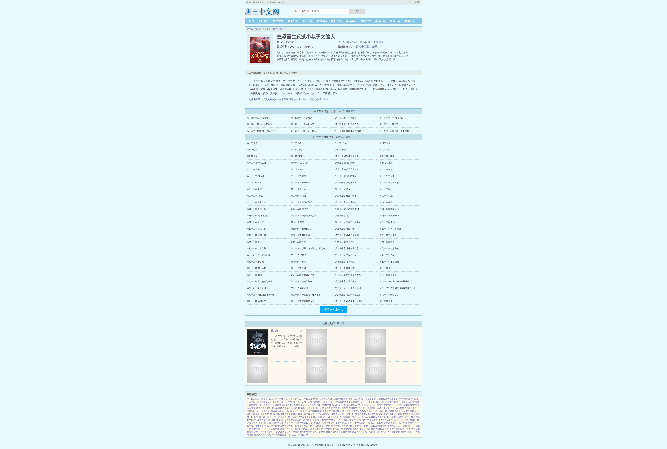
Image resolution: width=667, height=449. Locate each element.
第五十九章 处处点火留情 (347, 235)
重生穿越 (278, 21)
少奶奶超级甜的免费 (350, 405)
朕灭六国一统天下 (298, 411)
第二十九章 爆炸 (254, 189)
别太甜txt (336, 405)
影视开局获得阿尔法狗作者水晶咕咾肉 (391, 411)
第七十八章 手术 (298, 268)
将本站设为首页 (256, 2)
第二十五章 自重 (254, 182)
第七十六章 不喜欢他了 (390, 262)
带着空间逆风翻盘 (262, 408)
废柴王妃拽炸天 (406, 399)
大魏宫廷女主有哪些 (263, 432)
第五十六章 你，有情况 (390, 229)
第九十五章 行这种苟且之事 (348, 294)
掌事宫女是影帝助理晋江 (342, 426)
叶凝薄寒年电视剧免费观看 (322, 420)
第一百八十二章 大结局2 (302, 117)
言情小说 (366, 21)
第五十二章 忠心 (387, 222)
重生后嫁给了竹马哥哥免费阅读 (302, 417)
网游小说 (322, 21)
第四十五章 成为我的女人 (258, 215)
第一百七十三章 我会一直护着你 (394, 131)
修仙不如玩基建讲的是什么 (338, 432)
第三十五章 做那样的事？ (347, 196)
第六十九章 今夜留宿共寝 (258, 255)
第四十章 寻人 (386, 202)
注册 (416, 2)
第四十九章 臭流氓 (255, 222)
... (335, 336)
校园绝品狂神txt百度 (303, 423)
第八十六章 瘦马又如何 (301, 281)
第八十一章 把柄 (254, 275)
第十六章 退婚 (386, 163)
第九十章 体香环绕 (299, 288)
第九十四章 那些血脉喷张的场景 (306, 294)
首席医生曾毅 (325, 399)
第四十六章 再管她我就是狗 (303, 215)
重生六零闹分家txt (300, 435)
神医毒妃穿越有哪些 (397, 432)
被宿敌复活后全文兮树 (324, 423)
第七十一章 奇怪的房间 (346, 255)
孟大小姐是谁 (367, 405)
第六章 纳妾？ (297, 149)
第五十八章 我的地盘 (300, 235)
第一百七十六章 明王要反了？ (260, 131)
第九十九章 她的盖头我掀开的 (349, 301)
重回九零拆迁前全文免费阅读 (283, 414)
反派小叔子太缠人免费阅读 (263, 99)
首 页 (251, 21)
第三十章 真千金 (298, 189)
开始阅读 (378, 42)
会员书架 (395, 21)
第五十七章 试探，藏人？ (258, 235)
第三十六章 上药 (387, 196)
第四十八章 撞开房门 (389, 215)
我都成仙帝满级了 (349, 408)
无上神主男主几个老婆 (257, 399)
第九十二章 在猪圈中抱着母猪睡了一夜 (397, 288)
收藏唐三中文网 (277, 2)
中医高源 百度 (391, 402)
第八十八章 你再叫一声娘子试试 (394, 281)
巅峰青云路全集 (340, 399)
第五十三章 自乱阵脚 (256, 229)
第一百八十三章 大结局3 (365, 46)
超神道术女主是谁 (306, 408)
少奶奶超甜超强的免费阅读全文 (374, 429)
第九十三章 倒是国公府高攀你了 (261, 294)
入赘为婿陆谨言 (323, 414)
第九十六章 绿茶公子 (389, 294)
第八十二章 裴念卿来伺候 (302, 275)
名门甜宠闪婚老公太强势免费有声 (394, 414)
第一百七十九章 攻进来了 (302, 124)
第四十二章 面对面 (299, 209)
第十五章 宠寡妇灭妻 (345, 163)
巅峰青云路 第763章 (280, 411)
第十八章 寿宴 (297, 169)
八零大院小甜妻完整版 (328, 417)
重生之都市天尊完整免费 (366, 414)
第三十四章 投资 (298, 196)
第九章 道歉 (252, 156)
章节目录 (365, 42)
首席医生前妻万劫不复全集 (296, 420)
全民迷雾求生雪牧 (348, 417)
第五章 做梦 (252, 149)
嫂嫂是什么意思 (351, 429)
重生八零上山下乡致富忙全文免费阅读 (341, 402)
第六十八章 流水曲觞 (389, 248)
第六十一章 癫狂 (254, 242)
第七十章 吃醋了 (298, 255)
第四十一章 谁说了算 (256, 209)
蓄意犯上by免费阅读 (283, 423)
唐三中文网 (252, 29)
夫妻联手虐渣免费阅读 (387, 399)
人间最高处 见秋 (322, 426)
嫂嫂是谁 (264, 414)
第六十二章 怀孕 (298, 242)
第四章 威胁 (385, 143)
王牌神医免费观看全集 (400, 429)
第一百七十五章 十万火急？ (303, 131)
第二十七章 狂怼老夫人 (346, 182)
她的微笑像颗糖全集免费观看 (321, 411)
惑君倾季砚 (409, 417)
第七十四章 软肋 (298, 262)
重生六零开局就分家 (333, 429)
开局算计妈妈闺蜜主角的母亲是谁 (374, 408)
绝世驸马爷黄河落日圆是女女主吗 (370, 426)
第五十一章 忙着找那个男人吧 (349, 222)
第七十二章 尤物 (387, 255)
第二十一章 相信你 (255, 176)
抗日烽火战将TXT (310, 399)
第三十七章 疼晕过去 (256, 202)
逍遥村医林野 (397, 417)
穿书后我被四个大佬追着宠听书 (307, 402)
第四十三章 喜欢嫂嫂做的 (347, 209)
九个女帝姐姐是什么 (363, 411)
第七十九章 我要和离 (345, 268)
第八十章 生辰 (386, 268)
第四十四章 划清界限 (389, 209)
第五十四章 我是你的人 (301, 229)
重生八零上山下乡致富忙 (399, 426)
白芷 (393, 408)
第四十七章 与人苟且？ (346, 215)
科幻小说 (336, 21)
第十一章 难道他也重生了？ (348, 156)
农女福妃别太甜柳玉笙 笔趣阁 (273, 417)
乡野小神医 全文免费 (346, 420)
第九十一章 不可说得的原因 (348, 288)
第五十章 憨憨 (297, 222)
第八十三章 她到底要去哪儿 (348, 275)
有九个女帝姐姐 (386, 420)
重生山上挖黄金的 (292, 399)
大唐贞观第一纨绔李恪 (396, 423)
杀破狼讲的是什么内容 (290, 429)
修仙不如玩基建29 (344, 411)
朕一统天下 (287, 402)
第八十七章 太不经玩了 (346, 281)
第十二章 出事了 (387, 156)
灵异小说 (351, 21)
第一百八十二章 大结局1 (346, 117)
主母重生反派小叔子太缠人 (270, 29)
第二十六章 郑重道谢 (300, 182)
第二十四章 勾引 (387, 176)
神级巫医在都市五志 (377, 432)
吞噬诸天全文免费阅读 (379, 417)
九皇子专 (311, 405)
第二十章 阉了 (386, 169)
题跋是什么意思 (359, 432)
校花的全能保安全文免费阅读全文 (290, 405)
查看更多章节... (333, 309)
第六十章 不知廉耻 (388, 235)
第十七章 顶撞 (253, 169)
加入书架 (352, 42)
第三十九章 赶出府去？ (346, 202)
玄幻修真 (263, 21)
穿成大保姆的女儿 (262, 435)
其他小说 (380, 21)
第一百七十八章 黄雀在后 (347, 124)
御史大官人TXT (276, 399)
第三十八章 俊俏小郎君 (301, 202)
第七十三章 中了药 (255, 262)
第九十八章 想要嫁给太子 (302, 301)
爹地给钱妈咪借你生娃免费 (312, 432)
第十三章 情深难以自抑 (257, 163)
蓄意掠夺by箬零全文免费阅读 (362, 399)
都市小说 (293, 21)
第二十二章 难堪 (298, 176)
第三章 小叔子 (341, 143)
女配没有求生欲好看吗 (312, 429)
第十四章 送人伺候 (299, 163)
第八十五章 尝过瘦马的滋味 (259, 281)
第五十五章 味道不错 (345, 229)
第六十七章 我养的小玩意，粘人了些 (352, 248)
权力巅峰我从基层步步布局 (284, 408)
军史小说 (307, 21)
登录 (408, 2)
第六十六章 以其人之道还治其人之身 (308, 248)
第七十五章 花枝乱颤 (345, 262)
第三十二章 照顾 (387, 189)
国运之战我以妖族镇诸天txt (286, 432)
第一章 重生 (252, 143)
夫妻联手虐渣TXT (383, 405)
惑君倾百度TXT (324, 405)
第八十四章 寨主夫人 (389, 275)
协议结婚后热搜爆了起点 (302, 426)
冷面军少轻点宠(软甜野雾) (372, 402)
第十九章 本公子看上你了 (347, 169)
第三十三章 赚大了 (255, 196)
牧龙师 (274, 330)
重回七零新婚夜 (265, 423)
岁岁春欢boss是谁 (343, 423)
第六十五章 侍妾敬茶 (256, 248)
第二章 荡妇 (296, 143)
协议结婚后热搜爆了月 (406, 408)
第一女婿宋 (362, 417)
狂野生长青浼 (359, 423)
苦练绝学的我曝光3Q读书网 (277, 426)
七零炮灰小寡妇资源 (375, 423)
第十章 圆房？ (297, 156)
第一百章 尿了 (386, 301)
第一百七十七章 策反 (389, 124)
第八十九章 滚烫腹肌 (256, 288)
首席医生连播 (405, 402)
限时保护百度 (277, 420)
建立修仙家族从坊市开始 (342, 414)
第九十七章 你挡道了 (256, 301)
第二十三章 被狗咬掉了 (346, 176)
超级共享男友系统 (306, 414)
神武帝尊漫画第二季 (281, 435)
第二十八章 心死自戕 (389, 182)
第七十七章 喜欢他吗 (256, 268)
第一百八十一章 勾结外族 (391, 117)
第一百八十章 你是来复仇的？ (260, 124)
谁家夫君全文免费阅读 (367, 420)
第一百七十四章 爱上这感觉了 (349, 131)
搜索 (357, 11)
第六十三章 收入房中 (345, 242)
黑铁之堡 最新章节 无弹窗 (328, 408)
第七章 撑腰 (340, 149)
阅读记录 (409, 21)
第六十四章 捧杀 (387, 242)
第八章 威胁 (385, 149)
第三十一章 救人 (342, 189)
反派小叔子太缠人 (320, 99)
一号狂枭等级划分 (270, 429)
